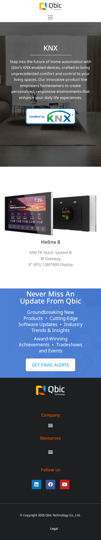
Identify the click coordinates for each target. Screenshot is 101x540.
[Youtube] (64, 484)
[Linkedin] (36, 484)
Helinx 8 (50, 242)
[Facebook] (50, 484)
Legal (54, 529)
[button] (50, 17)
